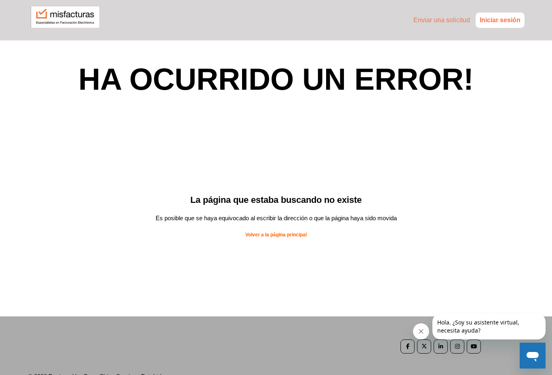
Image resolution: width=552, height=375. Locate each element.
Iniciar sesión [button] (500, 20)
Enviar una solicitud (441, 20)
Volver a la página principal (276, 235)
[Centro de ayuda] (68, 30)
